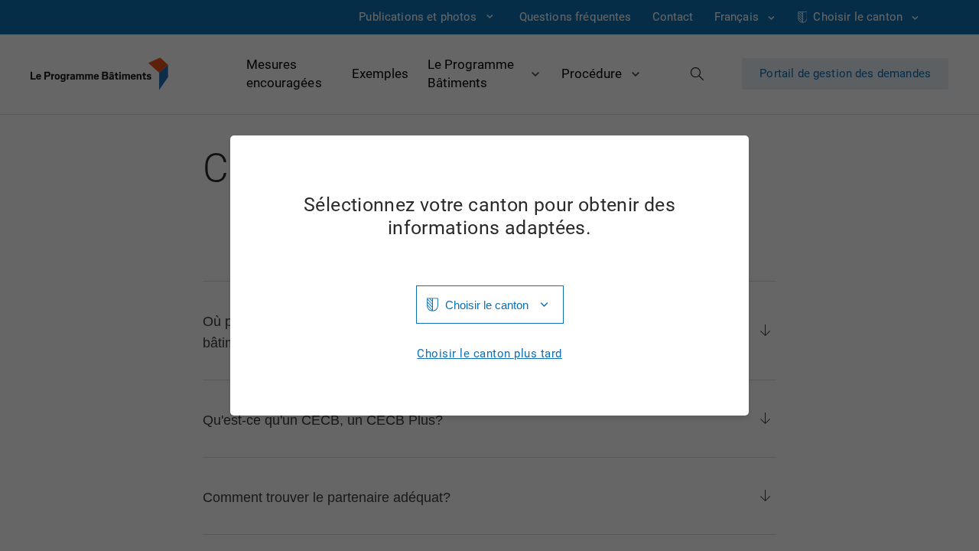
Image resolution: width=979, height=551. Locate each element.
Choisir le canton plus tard (489, 354)
